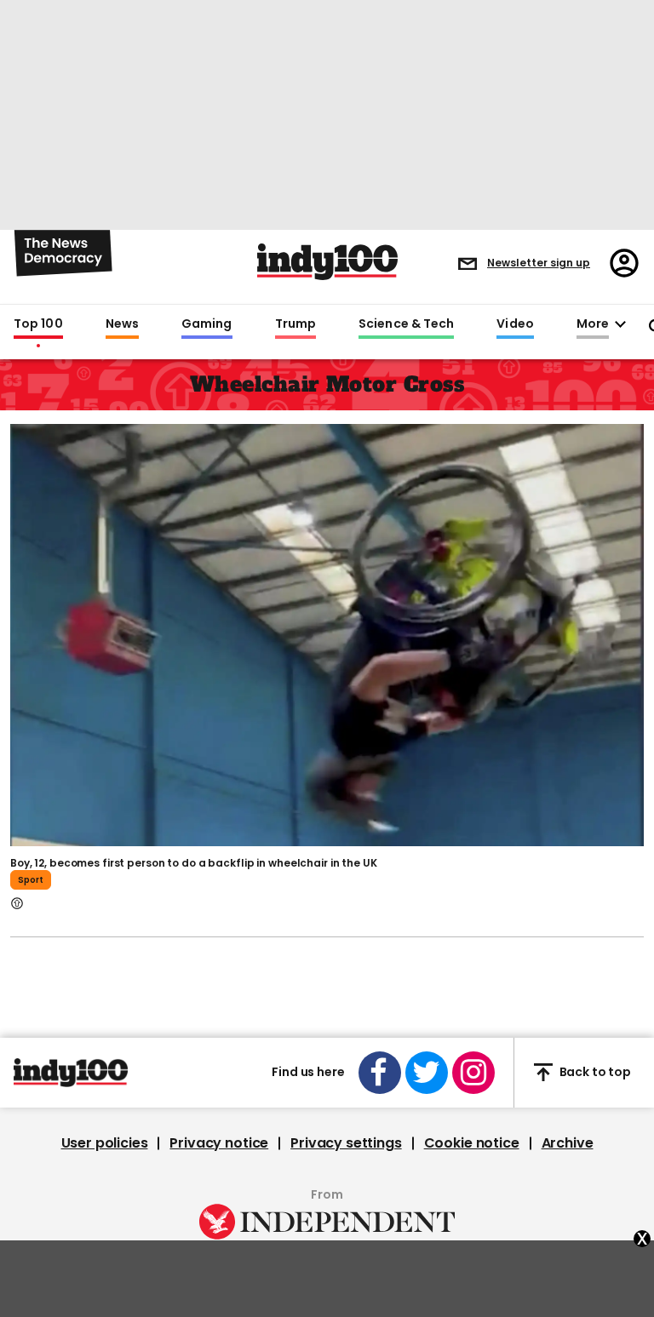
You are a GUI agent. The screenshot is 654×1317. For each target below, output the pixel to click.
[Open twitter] (426, 1072)
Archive (568, 1143)
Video (514, 324)
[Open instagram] (473, 1072)
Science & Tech (406, 324)
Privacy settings (345, 1143)
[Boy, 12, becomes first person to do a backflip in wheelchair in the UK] (327, 633)
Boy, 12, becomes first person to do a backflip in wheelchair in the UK (193, 863)
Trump (295, 324)
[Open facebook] (380, 1072)
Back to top (595, 1071)
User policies (104, 1143)
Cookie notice (471, 1143)
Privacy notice (218, 1143)
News (122, 324)
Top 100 (38, 324)
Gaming (206, 324)
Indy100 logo (327, 261)
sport (30, 879)
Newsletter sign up (538, 262)
